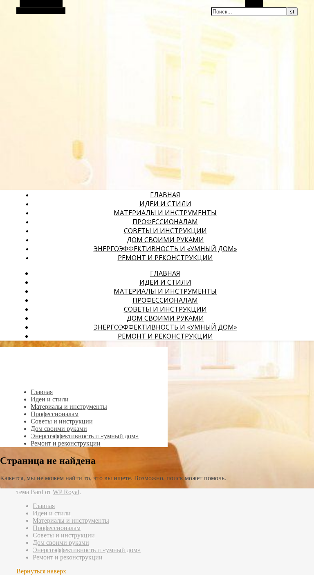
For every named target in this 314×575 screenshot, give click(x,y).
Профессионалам (165, 221)
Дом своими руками (165, 239)
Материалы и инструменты (165, 212)
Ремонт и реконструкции (165, 257)
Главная (165, 194)
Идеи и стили (165, 203)
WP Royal (66, 491)
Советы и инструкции (165, 230)
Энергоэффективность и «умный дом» (165, 248)
